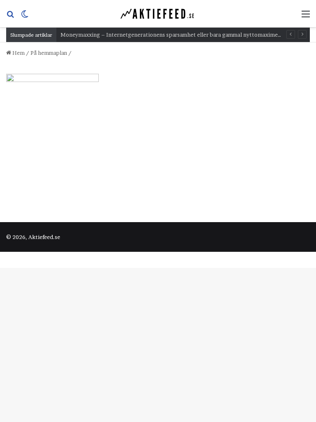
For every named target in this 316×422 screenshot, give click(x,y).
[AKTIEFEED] (158, 13)
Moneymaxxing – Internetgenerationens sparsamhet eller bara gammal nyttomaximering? (175, 34)
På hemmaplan (48, 52)
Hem (18, 52)
